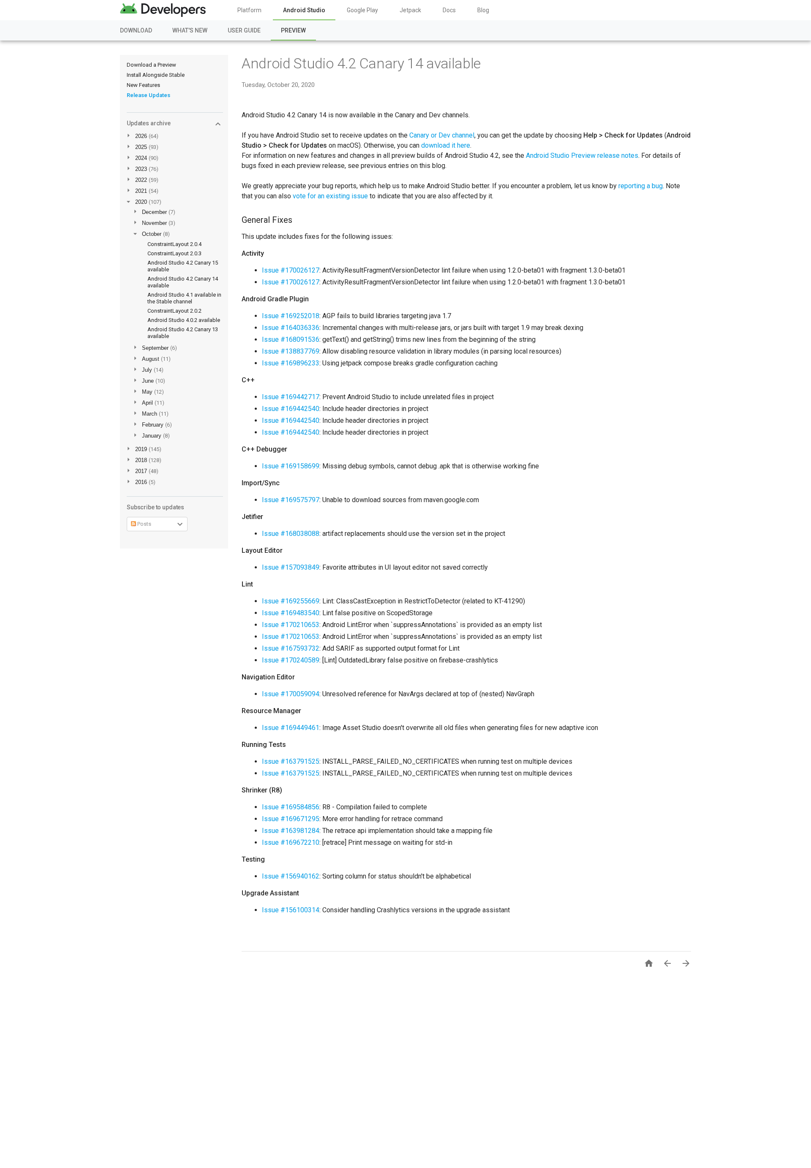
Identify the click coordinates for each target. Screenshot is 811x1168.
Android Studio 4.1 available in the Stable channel (184, 298)
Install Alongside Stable (156, 75)
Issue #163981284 (290, 831)
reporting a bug (640, 186)
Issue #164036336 (290, 328)
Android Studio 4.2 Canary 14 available (361, 63)
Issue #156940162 (290, 876)
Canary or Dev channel (441, 135)
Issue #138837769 (290, 351)
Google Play (362, 10)
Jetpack (410, 10)
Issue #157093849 (290, 567)
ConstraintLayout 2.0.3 (174, 253)
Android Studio (304, 10)
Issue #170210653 (290, 625)
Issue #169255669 (290, 601)
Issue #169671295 (290, 819)
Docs (449, 10)
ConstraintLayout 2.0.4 (174, 244)
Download (136, 30)
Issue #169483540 (290, 613)
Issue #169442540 (290, 409)
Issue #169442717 (290, 397)
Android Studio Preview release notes (582, 155)
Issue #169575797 (290, 500)
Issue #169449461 (290, 728)
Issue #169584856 (290, 807)
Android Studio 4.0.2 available (183, 320)
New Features (143, 85)
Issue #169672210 (290, 842)
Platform (249, 10)
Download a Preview (151, 65)
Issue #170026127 (290, 270)
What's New (189, 30)
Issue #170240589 (290, 660)
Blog (483, 10)
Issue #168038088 (290, 534)
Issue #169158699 (290, 466)
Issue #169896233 (290, 363)
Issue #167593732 (290, 648)
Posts (143, 524)
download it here (445, 145)
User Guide (244, 30)
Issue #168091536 (290, 339)
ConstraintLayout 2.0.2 (174, 311)
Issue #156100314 (290, 910)
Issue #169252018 (290, 316)
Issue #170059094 (290, 694)
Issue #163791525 (290, 761)
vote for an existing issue (330, 196)
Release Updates (148, 95)
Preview (293, 30)
